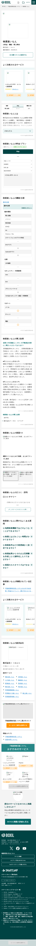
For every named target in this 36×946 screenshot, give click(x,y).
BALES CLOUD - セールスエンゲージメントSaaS (16, 901)
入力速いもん (9, 680)
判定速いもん (22, 687)
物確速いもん (22, 680)
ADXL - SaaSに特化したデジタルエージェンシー (16, 906)
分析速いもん (22, 677)
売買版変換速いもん (12, 696)
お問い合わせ (4, 843)
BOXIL (4, 6)
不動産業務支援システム (14, 6)
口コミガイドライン (15, 843)
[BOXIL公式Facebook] (18, 849)
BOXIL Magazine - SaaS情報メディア (13, 894)
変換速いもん (9, 683)
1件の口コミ (15, 89)
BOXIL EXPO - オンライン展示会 (12, 896)
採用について (21, 883)
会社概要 (3, 883)
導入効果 (7, 108)
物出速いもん (9, 677)
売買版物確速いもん (12, 690)
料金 (18, 105)
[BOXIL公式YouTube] (24, 848)
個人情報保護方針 (12, 883)
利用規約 (3, 840)
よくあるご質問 (24, 842)
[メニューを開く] (33, 2)
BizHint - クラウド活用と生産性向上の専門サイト (16, 908)
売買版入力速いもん (12, 693)
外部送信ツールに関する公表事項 (10, 842)
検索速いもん (26, 6)
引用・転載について (6, 885)
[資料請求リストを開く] (23, 2)
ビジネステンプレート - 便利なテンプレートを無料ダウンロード (19, 904)
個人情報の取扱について (13, 840)
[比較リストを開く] (18, 2)
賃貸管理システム (11, 739)
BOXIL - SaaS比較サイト (10, 892)
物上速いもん (27, 693)
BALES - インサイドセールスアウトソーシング (16, 899)
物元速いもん (9, 687)
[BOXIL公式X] (11, 848)
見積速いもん (22, 683)
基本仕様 (6, 202)
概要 (7, 105)
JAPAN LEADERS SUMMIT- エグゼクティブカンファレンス (19, 897)
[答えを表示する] (31, 528)
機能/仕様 (29, 105)
